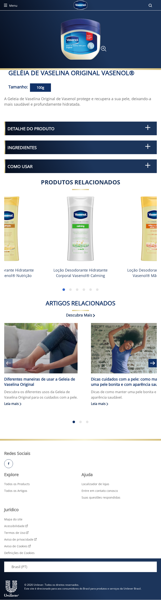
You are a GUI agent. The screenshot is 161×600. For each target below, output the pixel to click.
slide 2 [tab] (70, 289)
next (152, 363)
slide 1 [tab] (63, 289)
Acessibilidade (14, 526)
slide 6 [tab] (97, 289)
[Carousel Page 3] (87, 422)
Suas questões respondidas (101, 497)
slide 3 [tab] (77, 289)
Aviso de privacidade (18, 539)
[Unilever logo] (11, 588)
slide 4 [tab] (84, 289)
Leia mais (42, 403)
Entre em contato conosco (100, 491)
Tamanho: (18, 87)
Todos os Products (17, 484)
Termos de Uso (14, 533)
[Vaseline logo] (80, 5)
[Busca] (150, 5)
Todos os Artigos (15, 491)
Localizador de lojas (95, 484)
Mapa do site (13, 519)
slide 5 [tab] (90, 289)
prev (8, 363)
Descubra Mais (79, 315)
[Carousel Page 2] (80, 422)
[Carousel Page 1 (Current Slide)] (74, 422)
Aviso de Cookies (15, 546)
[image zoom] (101, 50)
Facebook (8, 463)
